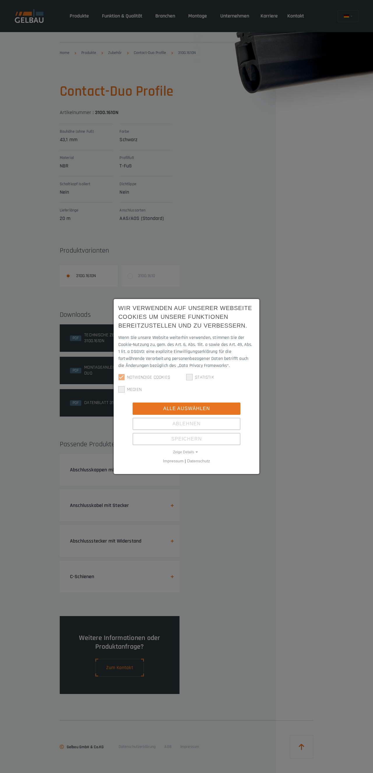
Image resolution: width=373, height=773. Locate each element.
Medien (134, 389)
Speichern (186, 438)
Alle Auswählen (186, 408)
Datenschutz (198, 461)
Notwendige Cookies (148, 377)
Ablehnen (187, 423)
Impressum (173, 461)
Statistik (204, 377)
